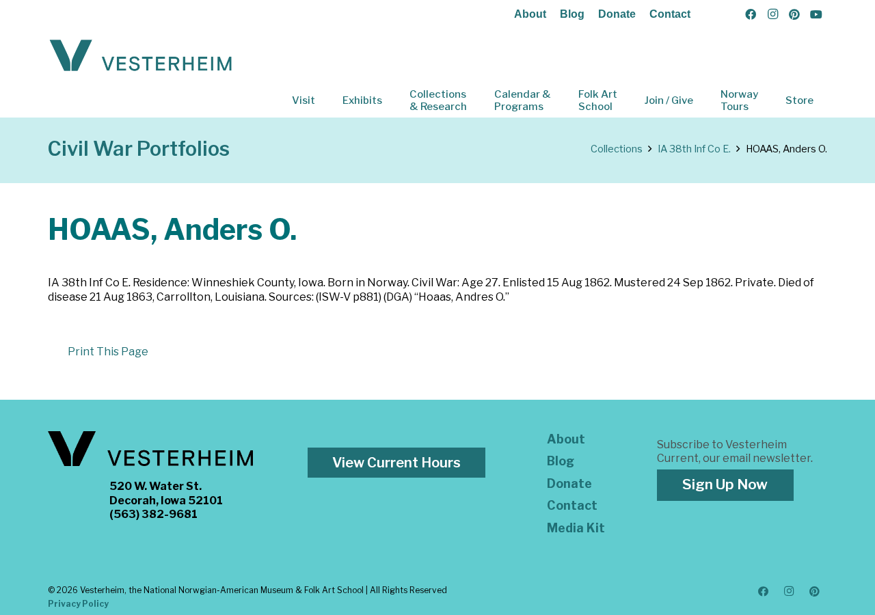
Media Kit (576, 528)
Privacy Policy (78, 604)
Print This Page (108, 351)
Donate (617, 14)
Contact (669, 14)
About (530, 14)
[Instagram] (772, 14)
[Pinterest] (794, 14)
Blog (572, 14)
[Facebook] (751, 14)
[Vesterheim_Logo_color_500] (141, 56)
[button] (325, 100)
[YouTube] (816, 14)
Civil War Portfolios (139, 149)
